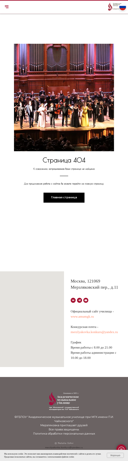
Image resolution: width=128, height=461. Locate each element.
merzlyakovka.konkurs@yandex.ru (94, 332)
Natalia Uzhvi (66, 443)
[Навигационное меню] (6, 6)
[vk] (73, 300)
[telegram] (79, 300)
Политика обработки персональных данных (64, 433)
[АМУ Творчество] (85, 300)
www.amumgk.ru (82, 316)
